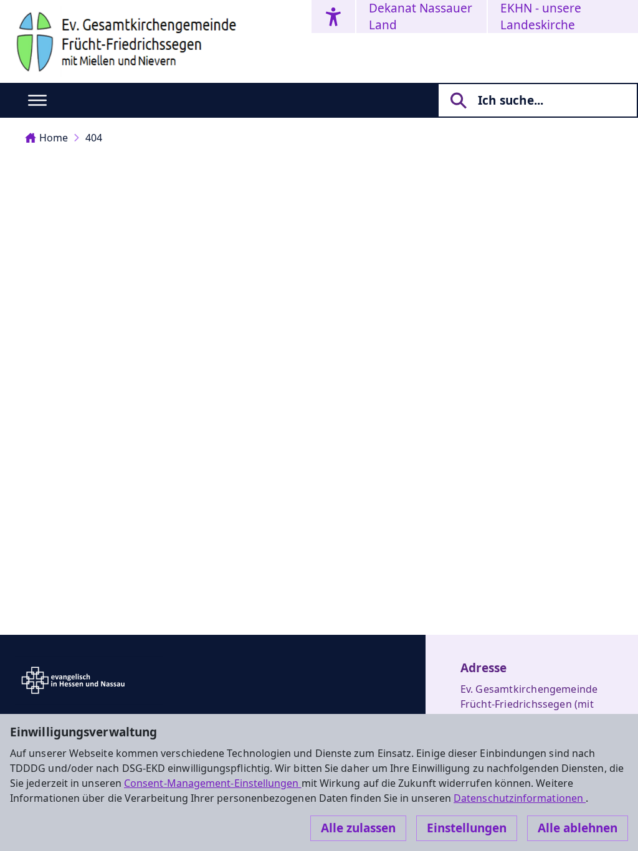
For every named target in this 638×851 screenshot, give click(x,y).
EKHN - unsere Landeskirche (540, 16)
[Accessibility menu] (333, 16)
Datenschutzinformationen (520, 798)
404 (93, 138)
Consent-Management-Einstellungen (213, 783)
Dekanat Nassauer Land (420, 16)
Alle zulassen (358, 828)
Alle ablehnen (577, 828)
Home (53, 138)
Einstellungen (467, 828)
